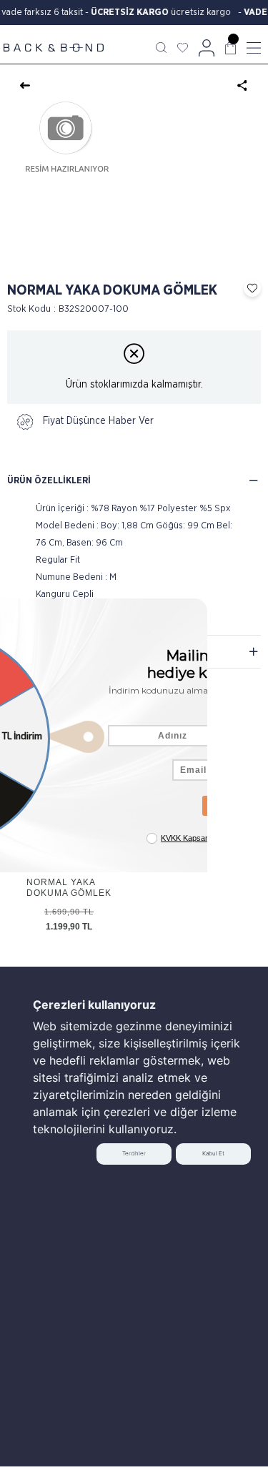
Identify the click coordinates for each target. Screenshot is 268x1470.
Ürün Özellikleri (49, 480)
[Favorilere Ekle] (249, 288)
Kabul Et (213, 1153)
